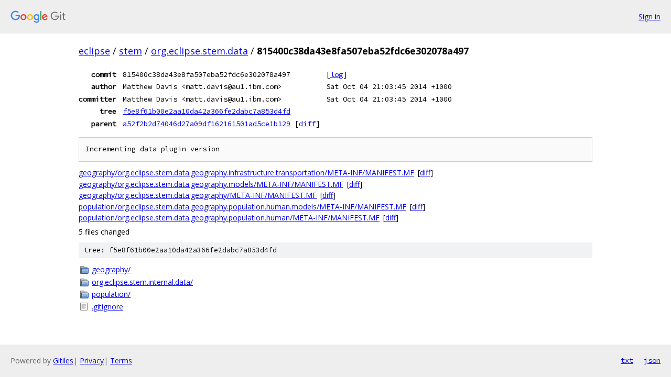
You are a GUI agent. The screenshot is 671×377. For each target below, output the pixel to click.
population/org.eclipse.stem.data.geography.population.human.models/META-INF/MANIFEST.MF (242, 207)
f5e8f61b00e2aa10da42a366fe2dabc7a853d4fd (206, 111)
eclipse (94, 51)
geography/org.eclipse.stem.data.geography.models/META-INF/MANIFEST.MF (211, 184)
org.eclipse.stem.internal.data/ (142, 282)
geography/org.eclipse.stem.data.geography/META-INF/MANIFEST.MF (198, 195)
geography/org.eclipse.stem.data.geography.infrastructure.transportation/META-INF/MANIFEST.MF (246, 173)
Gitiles (63, 360)
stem (130, 51)
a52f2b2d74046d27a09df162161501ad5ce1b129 (206, 123)
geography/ (111, 269)
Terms (121, 360)
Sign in (649, 16)
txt (627, 360)
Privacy (92, 360)
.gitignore (107, 307)
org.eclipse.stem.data (199, 51)
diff (307, 123)
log (336, 74)
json (652, 360)
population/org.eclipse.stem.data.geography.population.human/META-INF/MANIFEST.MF (229, 218)
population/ (111, 294)
